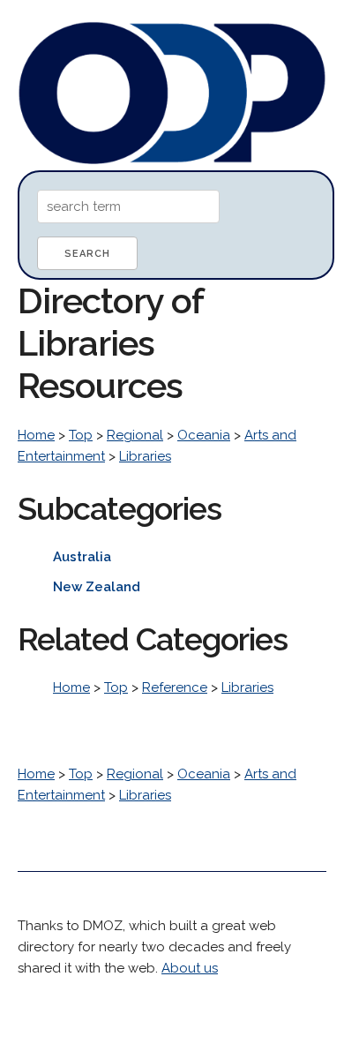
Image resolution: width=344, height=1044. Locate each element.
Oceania (203, 435)
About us (189, 968)
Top (81, 435)
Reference (174, 687)
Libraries (145, 456)
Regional (135, 435)
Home (36, 435)
